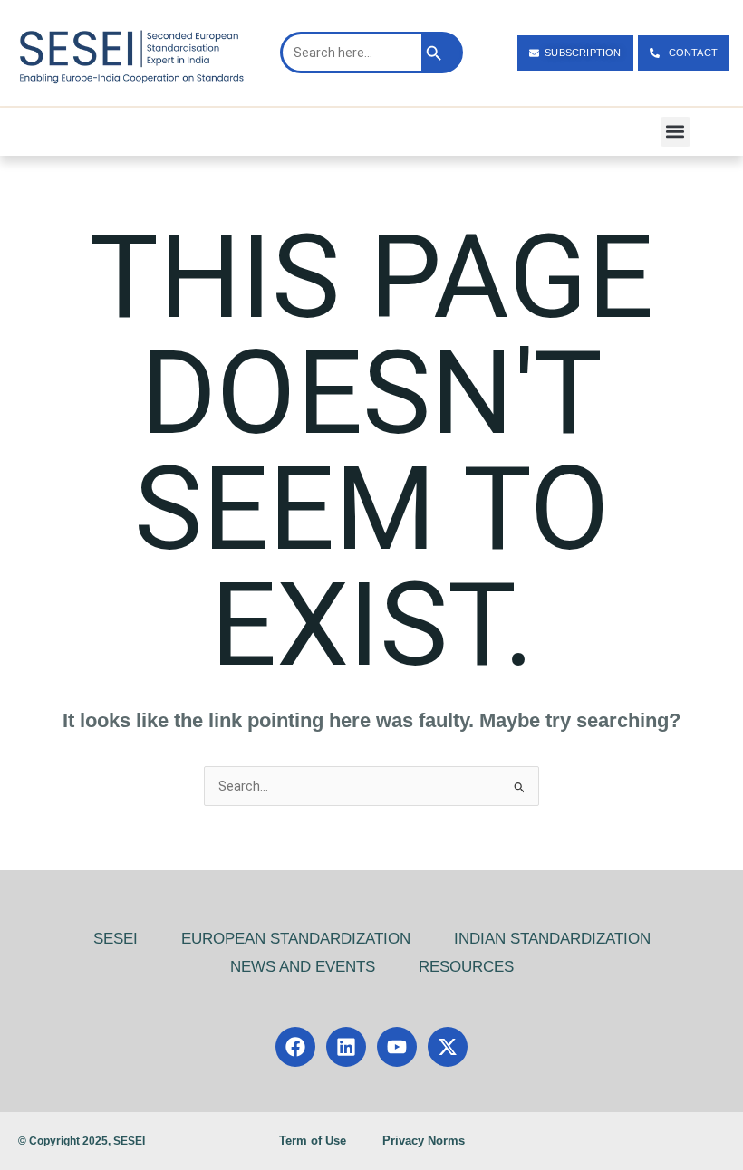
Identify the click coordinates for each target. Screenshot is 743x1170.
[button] (675, 132)
